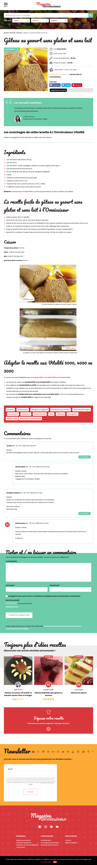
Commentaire (11, 561)
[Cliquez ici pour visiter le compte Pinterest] (51, 827)
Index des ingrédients (23, 843)
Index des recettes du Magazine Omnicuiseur (27, 846)
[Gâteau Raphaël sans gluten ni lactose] (48, 670)
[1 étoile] (7, 603)
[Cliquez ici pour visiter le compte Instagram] (45, 827)
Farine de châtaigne (81, 410)
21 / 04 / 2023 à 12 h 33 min (26, 446)
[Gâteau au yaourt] (79, 670)
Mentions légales (71, 843)
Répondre (84, 457)
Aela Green (58, 70)
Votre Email (54, 585)
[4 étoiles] (14, 603)
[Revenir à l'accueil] (48, 5)
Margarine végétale (39, 410)
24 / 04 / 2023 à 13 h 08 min (39, 467)
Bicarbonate (23, 410)
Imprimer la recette (58, 90)
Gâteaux (60, 414)
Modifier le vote (12, 607)
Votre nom (10, 585)
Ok (55, 862)
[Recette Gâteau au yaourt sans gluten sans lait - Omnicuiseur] (48, 817)
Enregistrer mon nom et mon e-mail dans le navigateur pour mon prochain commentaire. (45, 596)
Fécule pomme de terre (60, 410)
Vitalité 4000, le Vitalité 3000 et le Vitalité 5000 (51, 377)
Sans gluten (72, 414)
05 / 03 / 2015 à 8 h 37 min (39, 523)
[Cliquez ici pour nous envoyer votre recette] (48, 729)
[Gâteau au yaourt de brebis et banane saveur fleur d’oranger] (18, 670)
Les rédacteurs (46, 840)
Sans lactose (12, 418)
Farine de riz (13, 414)
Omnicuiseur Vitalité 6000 (22, 191)
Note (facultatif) (12, 600)
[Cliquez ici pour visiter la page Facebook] (40, 827)
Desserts (19, 33)
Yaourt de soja (40, 414)
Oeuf (51, 414)
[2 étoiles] (9, 603)
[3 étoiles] (11, 603)
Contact (68, 840)
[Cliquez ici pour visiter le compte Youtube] (57, 827)
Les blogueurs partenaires (50, 843)
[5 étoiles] (16, 603)
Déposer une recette (23, 840)
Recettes (12, 33)
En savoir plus (46, 862)
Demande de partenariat (49, 845)
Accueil (6, 33)
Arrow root (26, 414)
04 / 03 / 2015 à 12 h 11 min (32, 493)
